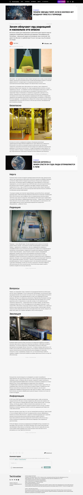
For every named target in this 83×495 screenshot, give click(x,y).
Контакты (11, 485)
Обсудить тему (48, 43)
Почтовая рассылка (68, 1)
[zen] (16, 479)
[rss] (10, 479)
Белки (20, 46)
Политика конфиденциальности (16, 484)
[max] (18, 479)
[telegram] (14, 479)
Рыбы (18, 46)
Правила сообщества (14, 482)
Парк (22, 46)
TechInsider (15, 1)
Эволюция (14, 46)
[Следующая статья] (41, 471)
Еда (12, 46)
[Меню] (10, 1)
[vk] (12, 479)
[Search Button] (70, 1)
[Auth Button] (72, 1)
